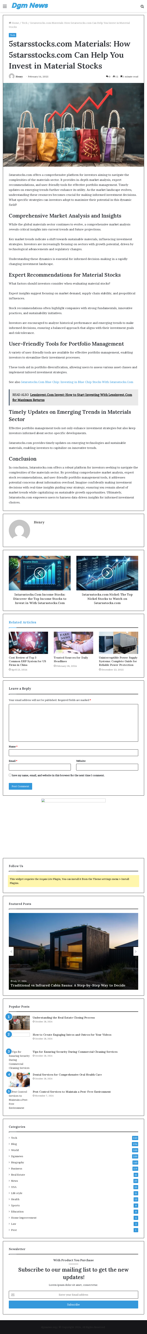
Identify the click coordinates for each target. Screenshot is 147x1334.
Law (13, 1223)
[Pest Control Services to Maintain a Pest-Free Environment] (19, 1100)
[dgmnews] (30, 6)
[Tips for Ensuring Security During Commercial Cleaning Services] (19, 1060)
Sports (15, 1205)
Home (15, 22)
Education (17, 1211)
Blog (14, 1143)
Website (81, 760)
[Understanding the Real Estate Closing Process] (19, 1023)
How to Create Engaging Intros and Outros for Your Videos (72, 1034)
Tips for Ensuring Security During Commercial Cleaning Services (75, 1051)
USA (13, 1186)
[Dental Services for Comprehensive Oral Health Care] (19, 1080)
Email (13, 760)
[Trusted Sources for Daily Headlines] (73, 643)
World (15, 1150)
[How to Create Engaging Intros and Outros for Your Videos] (19, 1040)
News (14, 1180)
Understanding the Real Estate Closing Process (64, 1017)
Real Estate (18, 1174)
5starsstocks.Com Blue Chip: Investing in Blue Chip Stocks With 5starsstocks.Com (77, 382)
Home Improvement (24, 1217)
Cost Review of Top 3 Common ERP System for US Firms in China (27, 661)
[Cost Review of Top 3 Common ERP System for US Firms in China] (28, 643)
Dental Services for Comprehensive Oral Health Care (67, 1074)
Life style (16, 1193)
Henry (19, 76)
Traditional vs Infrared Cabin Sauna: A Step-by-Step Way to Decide (68, 985)
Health (15, 1199)
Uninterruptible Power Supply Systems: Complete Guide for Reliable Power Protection (118, 661)
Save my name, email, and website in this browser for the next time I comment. (58, 775)
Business (16, 1168)
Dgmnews (17, 1156)
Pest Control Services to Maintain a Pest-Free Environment (72, 1091)
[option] (73, 951)
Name (13, 746)
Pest (14, 1229)
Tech (24, 22)
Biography (17, 1162)
